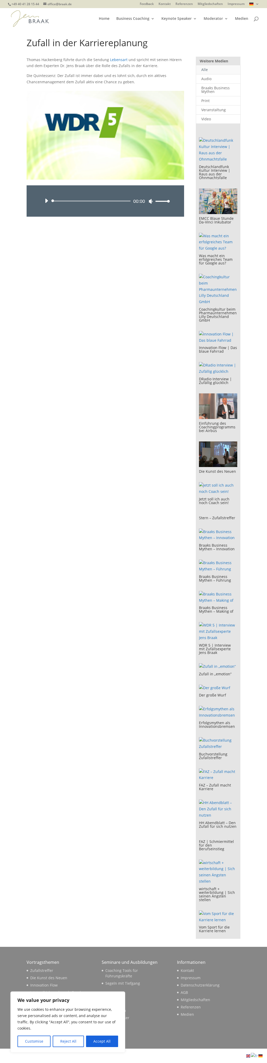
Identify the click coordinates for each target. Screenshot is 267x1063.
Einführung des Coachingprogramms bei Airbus (217, 427)
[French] (254, 1055)
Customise (34, 1041)
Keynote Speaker (176, 19)
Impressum (236, 4)
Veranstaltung (213, 109)
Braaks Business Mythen (215, 89)
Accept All (102, 1041)
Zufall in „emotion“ (215, 673)
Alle (204, 69)
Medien (241, 19)
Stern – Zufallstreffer (217, 517)
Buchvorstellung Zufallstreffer (213, 756)
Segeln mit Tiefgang (122, 983)
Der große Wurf (212, 695)
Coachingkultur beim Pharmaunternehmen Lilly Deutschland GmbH (218, 315)
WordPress (113, 1055)
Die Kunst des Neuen (217, 471)
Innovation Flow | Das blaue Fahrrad (218, 349)
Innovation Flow (44, 985)
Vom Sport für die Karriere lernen (214, 929)
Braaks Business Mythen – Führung (215, 578)
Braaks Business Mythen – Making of (216, 609)
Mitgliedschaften (210, 4)
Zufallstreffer (41, 970)
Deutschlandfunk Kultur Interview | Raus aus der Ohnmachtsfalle (214, 172)
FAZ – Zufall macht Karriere (215, 787)
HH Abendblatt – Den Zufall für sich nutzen (217, 824)
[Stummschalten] (150, 201)
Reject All (68, 1041)
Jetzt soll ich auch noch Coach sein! (214, 501)
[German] (254, 5)
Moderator (213, 19)
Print (205, 100)
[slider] (161, 201)
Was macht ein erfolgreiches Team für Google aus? (216, 259)
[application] (105, 201)
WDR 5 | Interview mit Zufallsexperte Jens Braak (215, 649)
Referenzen (184, 4)
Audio (206, 78)
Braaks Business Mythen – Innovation (217, 547)
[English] (248, 1055)
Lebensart (119, 59)
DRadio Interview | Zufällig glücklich (215, 380)
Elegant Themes (63, 1055)
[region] (67, 1022)
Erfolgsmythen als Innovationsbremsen (217, 724)
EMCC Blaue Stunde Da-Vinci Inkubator (216, 220)
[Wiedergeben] (46, 201)
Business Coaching (132, 19)
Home (104, 19)
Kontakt (165, 4)
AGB (184, 992)
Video (206, 118)
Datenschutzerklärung (200, 985)
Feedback (147, 4)
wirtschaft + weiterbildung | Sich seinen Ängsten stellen (217, 894)
